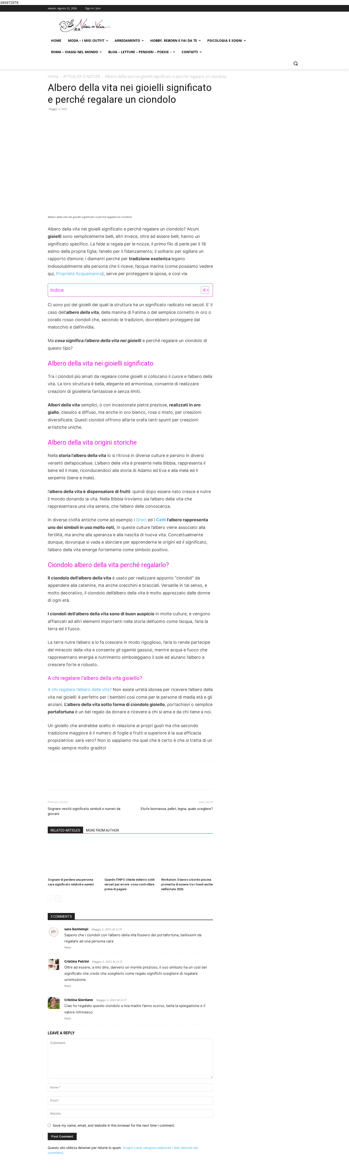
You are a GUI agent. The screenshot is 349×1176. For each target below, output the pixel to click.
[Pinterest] (103, 780)
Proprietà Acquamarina (79, 273)
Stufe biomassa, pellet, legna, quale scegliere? (177, 809)
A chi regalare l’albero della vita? (80, 689)
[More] (125, 780)
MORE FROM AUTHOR (102, 830)
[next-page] (58, 899)
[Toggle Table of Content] (202, 290)
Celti (161, 519)
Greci (141, 519)
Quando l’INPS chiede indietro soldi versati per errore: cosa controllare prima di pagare (129, 884)
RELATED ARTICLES (65, 830)
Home (53, 76)
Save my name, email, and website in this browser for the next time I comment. (114, 1125)
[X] (92, 780)
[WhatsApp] (114, 780)
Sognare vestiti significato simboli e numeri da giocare (84, 811)
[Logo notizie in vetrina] (86, 25)
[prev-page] (51, 899)
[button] (295, 63)
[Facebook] (81, 780)
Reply (67, 947)
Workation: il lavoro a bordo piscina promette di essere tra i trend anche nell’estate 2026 (187, 884)
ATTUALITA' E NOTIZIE (81, 76)
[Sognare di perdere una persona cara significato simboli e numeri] (73, 858)
